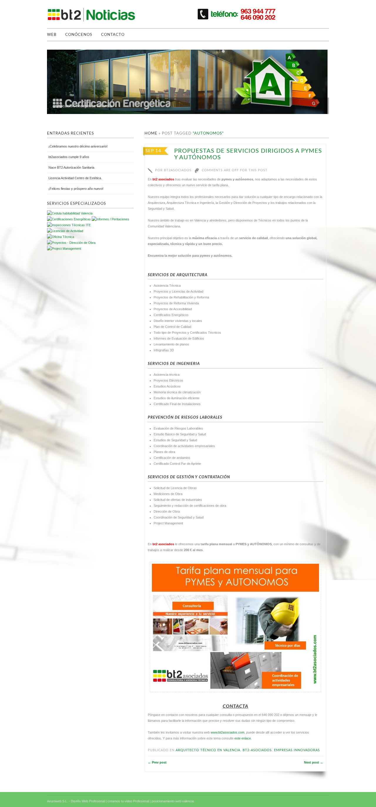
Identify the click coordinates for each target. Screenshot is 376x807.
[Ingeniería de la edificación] (64, 248)
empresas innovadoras (297, 750)
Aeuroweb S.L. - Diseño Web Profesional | (77, 801)
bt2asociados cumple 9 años (68, 157)
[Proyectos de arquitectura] (69, 219)
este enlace (242, 738)
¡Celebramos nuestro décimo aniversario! (78, 146)
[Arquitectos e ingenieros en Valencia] (60, 237)
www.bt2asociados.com (227, 732)
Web (51, 35)
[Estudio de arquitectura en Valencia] (69, 225)
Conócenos (78, 35)
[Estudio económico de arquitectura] (65, 231)
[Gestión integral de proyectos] (110, 219)
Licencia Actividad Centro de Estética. (75, 178)
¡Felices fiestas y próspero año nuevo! (75, 188)
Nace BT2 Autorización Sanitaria (71, 167)
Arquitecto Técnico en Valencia (208, 750)
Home (151, 133)
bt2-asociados (257, 750)
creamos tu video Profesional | (129, 801)
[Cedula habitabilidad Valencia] (70, 213)
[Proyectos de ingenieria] (71, 242)
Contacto (113, 35)
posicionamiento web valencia (173, 801)
